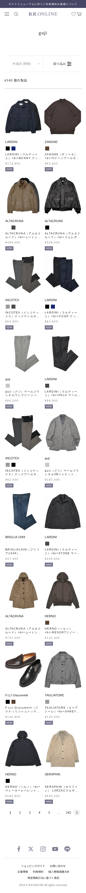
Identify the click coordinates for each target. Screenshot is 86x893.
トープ (7, 227)
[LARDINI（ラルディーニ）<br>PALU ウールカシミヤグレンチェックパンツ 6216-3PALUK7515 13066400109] (63, 353)
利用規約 (38, 871)
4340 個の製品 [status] (15, 80)
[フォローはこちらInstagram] (43, 849)
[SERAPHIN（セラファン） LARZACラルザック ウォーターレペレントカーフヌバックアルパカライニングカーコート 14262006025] (63, 749)
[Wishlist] (73, 14)
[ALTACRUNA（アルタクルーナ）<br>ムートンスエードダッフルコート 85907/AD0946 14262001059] (23, 591)
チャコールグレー (13, 227)
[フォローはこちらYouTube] (55, 849)
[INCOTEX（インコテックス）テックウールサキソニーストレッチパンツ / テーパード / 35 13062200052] (23, 274)
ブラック (7, 148)
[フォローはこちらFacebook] (18, 849)
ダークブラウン (47, 148)
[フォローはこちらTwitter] (31, 849)
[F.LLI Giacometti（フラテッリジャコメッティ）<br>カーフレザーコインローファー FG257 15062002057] (23, 670)
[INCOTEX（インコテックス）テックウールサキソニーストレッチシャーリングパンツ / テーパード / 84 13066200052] (23, 433)
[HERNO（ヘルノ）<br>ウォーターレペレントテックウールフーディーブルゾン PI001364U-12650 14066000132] (23, 749)
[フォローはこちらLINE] (67, 849)
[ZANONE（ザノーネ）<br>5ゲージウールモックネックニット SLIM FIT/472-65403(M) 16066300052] (63, 116)
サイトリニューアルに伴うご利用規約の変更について (43, 4)
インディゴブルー (7, 543)
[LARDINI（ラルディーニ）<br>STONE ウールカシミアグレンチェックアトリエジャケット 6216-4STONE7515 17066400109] (63, 511)
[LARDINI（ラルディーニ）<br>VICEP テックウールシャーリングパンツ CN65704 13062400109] (63, 274)
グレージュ (19, 306)
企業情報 (22, 871)
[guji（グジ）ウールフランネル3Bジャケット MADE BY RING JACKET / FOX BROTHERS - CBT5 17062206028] (63, 433)
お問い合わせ (58, 866)
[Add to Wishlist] (38, 130)
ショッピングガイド (33, 866)
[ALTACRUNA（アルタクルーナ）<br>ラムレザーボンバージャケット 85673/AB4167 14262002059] (63, 195)
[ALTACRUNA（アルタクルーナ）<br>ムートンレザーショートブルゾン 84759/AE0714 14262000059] (23, 195)
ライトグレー (7, 385)
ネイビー (13, 148)
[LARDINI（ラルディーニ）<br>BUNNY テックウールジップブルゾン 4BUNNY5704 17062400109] (23, 116)
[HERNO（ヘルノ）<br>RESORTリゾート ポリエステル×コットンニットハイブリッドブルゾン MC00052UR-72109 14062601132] (63, 591)
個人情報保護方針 (58, 871)
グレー (7, 306)
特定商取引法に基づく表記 (43, 878)
